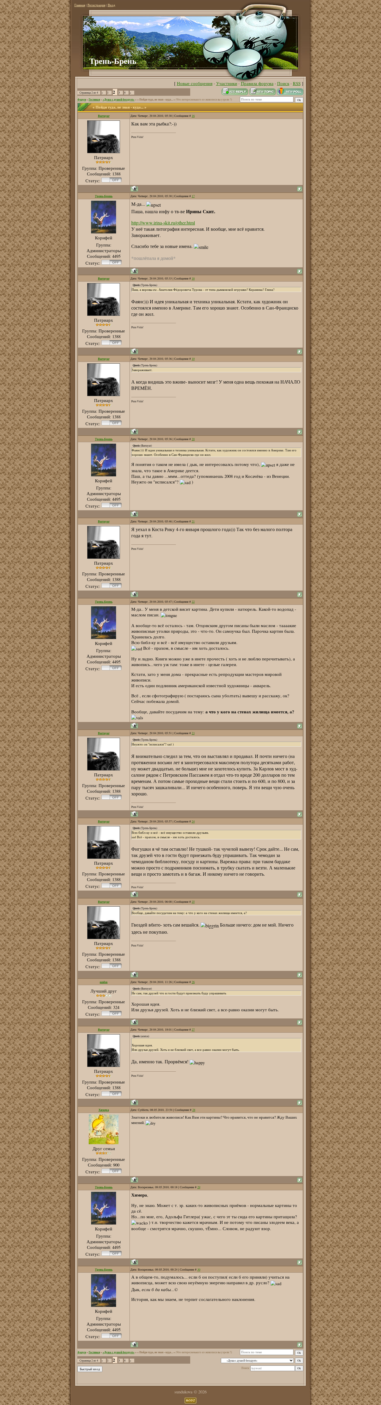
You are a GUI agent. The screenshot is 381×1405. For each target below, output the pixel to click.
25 (193, 901)
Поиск (283, 83)
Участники (226, 83)
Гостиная (94, 99)
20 (193, 439)
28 (193, 1110)
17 (193, 196)
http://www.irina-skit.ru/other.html (163, 222)
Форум (81, 99)
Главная (79, 5)
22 (193, 601)
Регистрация (96, 5)
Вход (111, 5)
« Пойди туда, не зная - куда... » (156, 99)
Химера (104, 1110)
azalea (103, 982)
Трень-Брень (104, 196)
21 (193, 521)
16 (193, 116)
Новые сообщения (195, 83)
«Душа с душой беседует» (119, 99)
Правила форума (257, 83)
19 (193, 359)
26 (193, 982)
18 (193, 278)
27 (193, 1029)
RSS (297, 83)
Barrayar (104, 116)
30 (198, 1269)
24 (193, 821)
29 (198, 1187)
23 (193, 733)
